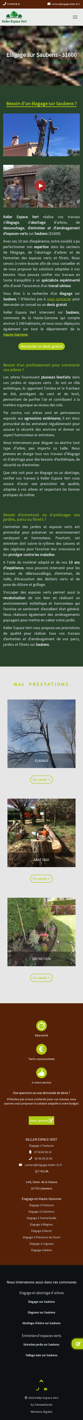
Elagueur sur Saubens (41, 1312)
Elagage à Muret (41, 1231)
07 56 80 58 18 (13, 4)
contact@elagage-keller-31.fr (66, 4)
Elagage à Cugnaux (41, 1244)
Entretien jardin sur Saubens (41, 1344)
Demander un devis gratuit (41, 346)
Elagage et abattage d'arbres (41, 1293)
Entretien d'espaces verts (41, 1335)
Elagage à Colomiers (41, 1211)
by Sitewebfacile (41, 1405)
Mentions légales (41, 1412)
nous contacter (59, 298)
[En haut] (41, 1382)
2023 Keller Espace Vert (43, 1398)
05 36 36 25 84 (43, 1158)
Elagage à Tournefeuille (41, 1218)
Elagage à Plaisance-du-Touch (41, 1237)
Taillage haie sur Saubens (41, 1355)
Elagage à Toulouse (41, 1146)
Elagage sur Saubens (41, 1302)
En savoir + (41, 779)
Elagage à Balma (41, 1250)
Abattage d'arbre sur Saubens (41, 1323)
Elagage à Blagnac (41, 1224)
